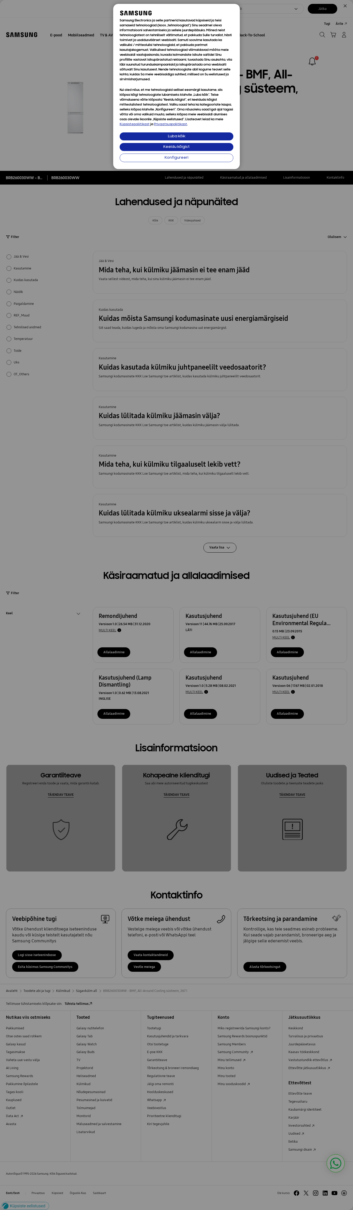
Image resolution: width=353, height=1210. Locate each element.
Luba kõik (176, 136)
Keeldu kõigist (176, 147)
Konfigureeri (176, 158)
